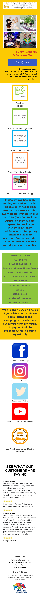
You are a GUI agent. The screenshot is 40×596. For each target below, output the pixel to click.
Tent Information (20, 150)
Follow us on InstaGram (20, 381)
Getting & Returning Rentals (20, 562)
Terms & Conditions (20, 567)
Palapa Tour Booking (20, 193)
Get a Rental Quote (20, 128)
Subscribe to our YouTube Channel (20, 421)
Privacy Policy (20, 565)
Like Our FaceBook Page (20, 361)
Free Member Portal (20, 172)
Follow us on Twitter (20, 401)
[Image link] (20, 93)
